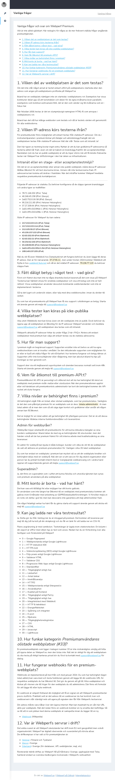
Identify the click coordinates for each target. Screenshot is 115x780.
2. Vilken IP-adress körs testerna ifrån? (40, 42)
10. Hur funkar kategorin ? (56, 67)
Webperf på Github (65, 775)
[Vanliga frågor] (5, 21)
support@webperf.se (57, 304)
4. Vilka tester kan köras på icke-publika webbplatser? (48, 48)
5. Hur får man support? (33, 52)
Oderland (26, 746)
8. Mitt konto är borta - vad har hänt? (39, 61)
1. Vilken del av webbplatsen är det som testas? (45, 39)
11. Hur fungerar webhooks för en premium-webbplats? (48, 70)
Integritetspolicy (83, 775)
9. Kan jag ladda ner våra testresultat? (40, 64)
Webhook (26, 716)
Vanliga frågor (104, 13)
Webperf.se (49, 775)
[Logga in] (5, 13)
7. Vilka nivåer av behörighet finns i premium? (43, 58)
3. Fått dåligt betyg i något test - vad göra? (42, 45)
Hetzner (26, 740)
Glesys (25, 743)
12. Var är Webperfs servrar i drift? (38, 74)
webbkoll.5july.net (37, 263)
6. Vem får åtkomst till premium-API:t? (40, 55)
